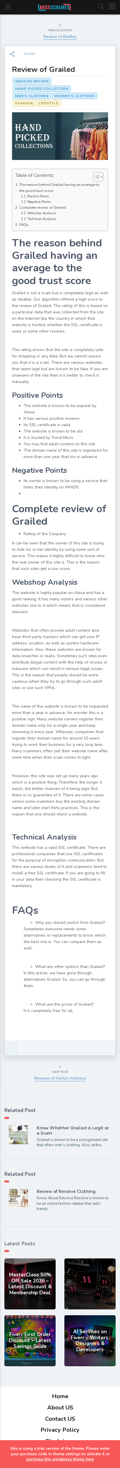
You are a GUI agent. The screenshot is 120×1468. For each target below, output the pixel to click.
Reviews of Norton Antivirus (60, 1078)
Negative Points (39, 202)
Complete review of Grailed (42, 207)
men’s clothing (32, 96)
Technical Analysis (41, 219)
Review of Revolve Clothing (66, 1191)
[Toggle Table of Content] (95, 177)
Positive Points (38, 196)
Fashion (24, 103)
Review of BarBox (60, 36)
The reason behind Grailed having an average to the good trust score (59, 187)
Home (60, 1396)
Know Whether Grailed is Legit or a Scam (73, 1130)
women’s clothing (74, 96)
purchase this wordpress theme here (60, 1459)
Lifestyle (48, 103)
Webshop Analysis (41, 213)
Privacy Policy (60, 1430)
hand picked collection (41, 88)
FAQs (24, 224)
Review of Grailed (43, 69)
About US (60, 1407)
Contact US (60, 1419)
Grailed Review (32, 81)
